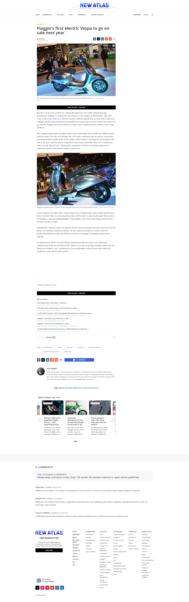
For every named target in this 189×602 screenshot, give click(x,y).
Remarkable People (119, 566)
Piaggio (80, 347)
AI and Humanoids (119, 534)
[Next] (113, 419)
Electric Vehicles (95, 347)
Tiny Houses (103, 543)
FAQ (73, 565)
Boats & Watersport (103, 550)
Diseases (145, 568)
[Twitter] (98, 38)
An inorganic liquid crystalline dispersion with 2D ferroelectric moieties (57, 308)
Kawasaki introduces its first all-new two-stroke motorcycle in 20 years (52, 422)
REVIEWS (75, 548)
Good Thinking (117, 546)
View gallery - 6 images (76, 107)
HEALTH (144, 552)
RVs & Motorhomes (104, 576)
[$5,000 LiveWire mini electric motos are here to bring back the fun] (100, 407)
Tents (101, 588)
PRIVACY (75, 556)
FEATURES (75, 545)
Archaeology (146, 537)
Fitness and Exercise (145, 564)
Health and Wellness (145, 576)
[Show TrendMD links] (114, 337)
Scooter (70, 347)
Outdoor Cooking (105, 570)
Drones (115, 543)
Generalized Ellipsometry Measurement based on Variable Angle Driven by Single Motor (62, 329)
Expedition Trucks (105, 562)
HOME (37, 15)
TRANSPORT (82, 15)
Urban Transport (133, 549)
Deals (115, 574)
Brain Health (146, 557)
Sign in (41, 474)
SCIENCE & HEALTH (97, 15)
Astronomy (145, 540)
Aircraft (130, 534)
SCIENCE (145, 534)
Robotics (89, 549)
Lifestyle (115, 554)
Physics (144, 549)
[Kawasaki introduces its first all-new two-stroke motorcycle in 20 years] (52, 407)
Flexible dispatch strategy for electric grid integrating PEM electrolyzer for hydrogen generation (64, 313)
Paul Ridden (52, 368)
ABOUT (74, 537)
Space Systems (91, 552)
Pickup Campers (105, 572)
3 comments (81, 360)
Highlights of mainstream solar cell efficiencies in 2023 (52, 318)
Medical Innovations (146, 571)
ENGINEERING (47, 15)
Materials (89, 543)
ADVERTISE (76, 551)
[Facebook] (94, 38)
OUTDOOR (60, 15)
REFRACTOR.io (147, 532)
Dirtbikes (102, 559)
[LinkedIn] (102, 38)
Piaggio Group (50, 285)
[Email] (114, 38)
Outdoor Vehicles (105, 537)
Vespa (60, 347)
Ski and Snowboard (103, 581)
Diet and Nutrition (147, 560)
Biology (144, 543)
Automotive (132, 537)
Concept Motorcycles (51, 351)
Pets (114, 560)
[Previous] (40, 419)
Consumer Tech (118, 540)
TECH (71, 15)
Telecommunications (119, 569)
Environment (146, 546)
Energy (88, 537)
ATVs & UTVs (104, 546)
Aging (144, 554)
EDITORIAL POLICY (76, 541)
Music (115, 557)
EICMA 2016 (67, 351)
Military (88, 546)
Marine (130, 543)
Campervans (104, 553)
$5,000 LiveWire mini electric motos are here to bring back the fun (100, 421)
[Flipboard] (110, 38)
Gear (101, 534)
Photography (117, 563)
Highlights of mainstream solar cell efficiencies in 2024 (52, 324)
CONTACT (75, 559)
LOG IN (146, 15)
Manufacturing (90, 540)
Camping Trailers (105, 556)
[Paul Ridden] (41, 371)
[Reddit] (106, 38)
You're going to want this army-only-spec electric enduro (75, 421)
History (115, 549)
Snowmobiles (104, 585)
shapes (50, 119)
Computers (116, 537)
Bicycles (131, 540)
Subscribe (49, 550)
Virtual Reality (117, 572)
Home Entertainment (119, 552)
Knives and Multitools (103, 566)
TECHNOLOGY (117, 532)
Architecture (90, 534)
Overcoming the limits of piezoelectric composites (51, 303)
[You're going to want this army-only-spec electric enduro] (76, 407)
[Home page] (94, 6)
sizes (59, 119)
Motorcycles (41, 24)
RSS (73, 562)
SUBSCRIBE (137, 15)
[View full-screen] (113, 46)
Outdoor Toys (104, 540)
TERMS (74, 553)
